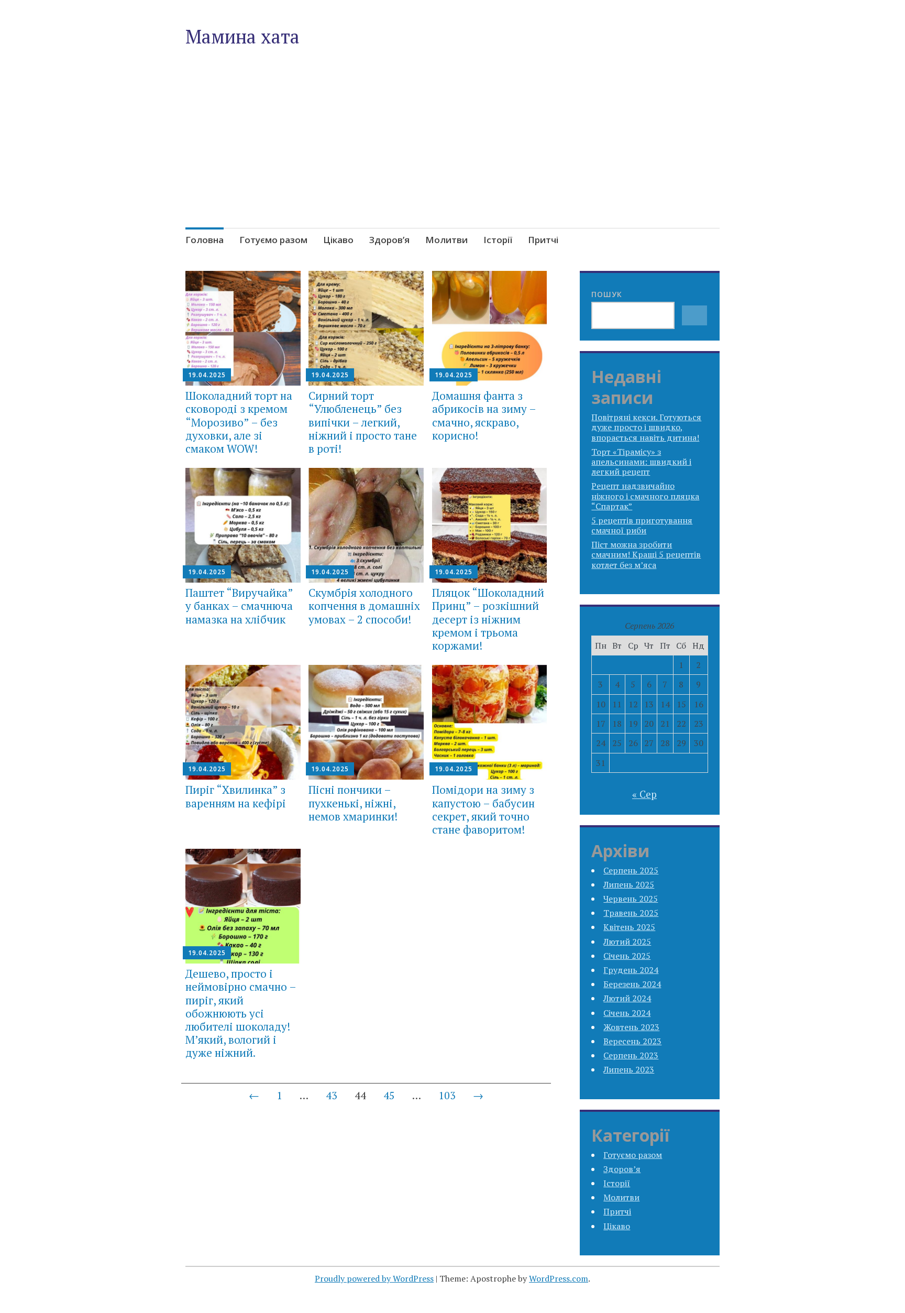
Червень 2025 (630, 898)
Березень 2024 (632, 984)
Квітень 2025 (629, 927)
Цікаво (338, 240)
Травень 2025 (630, 912)
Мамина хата (242, 36)
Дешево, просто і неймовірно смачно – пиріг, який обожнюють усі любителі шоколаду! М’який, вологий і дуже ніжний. (240, 1013)
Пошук (606, 294)
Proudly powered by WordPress (374, 1278)
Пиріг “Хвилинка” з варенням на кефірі (235, 796)
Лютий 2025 (627, 941)
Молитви (446, 240)
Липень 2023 (628, 1069)
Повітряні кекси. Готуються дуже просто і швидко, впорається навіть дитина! (646, 427)
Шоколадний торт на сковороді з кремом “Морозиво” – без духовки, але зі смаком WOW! (238, 422)
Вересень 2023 (632, 1041)
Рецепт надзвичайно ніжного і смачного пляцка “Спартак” (645, 495)
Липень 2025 (628, 884)
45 (389, 1095)
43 (331, 1095)
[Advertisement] (452, 162)
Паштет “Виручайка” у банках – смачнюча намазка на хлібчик (239, 605)
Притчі (543, 240)
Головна (204, 240)
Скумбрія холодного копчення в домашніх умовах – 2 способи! (364, 605)
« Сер (644, 794)
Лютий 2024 (627, 998)
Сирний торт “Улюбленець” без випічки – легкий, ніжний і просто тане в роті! (362, 422)
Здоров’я (389, 240)
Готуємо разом (273, 240)
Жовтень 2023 (631, 1027)
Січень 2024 (626, 1013)
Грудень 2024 (630, 970)
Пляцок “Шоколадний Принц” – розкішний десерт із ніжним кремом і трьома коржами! (488, 619)
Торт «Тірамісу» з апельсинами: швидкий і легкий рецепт (641, 461)
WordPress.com (558, 1278)
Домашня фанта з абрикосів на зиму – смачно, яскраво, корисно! (484, 415)
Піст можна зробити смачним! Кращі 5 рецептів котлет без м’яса (646, 554)
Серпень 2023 (630, 1055)
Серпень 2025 (630, 870)
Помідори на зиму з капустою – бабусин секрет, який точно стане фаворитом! (483, 809)
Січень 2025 (626, 955)
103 (447, 1095)
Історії (497, 240)
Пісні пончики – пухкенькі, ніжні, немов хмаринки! (353, 802)
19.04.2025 (207, 374)
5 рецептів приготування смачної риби (641, 525)
